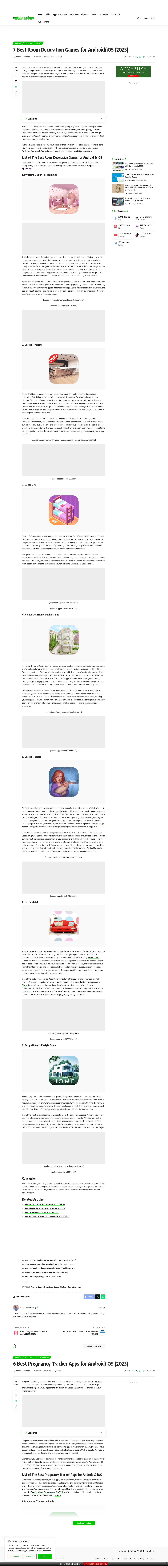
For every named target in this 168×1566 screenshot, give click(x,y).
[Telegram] (122, 243)
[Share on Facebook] (133, 57)
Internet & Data (130, 180)
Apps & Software (42, 1357)
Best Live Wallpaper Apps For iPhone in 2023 (43, 1276)
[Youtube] (122, 235)
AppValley (26, 169)
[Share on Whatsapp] (140, 57)
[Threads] (150, 1551)
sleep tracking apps (31, 1450)
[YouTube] (134, 1551)
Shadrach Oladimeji (22, 57)
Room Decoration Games (72, 1287)
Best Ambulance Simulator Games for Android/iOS (47, 1216)
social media (93, 957)
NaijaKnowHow (42, 145)
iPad (42, 151)
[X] (144, 218)
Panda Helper (78, 165)
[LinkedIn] (104, 1307)
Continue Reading (84, 1523)
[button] (134, 18)
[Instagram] (144, 226)
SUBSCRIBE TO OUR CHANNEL (96, 1564)
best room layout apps (75, 129)
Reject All (29, 1556)
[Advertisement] (84, 32)
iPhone (33, 151)
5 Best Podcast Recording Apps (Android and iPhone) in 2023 (49, 1264)
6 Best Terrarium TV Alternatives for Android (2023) (46, 1272)
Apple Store (45, 165)
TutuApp (89, 165)
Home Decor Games (51, 1287)
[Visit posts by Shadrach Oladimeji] (16, 1308)
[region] (30, 1549)
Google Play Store (30, 165)
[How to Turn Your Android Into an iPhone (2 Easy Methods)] (118, 201)
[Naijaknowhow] (23, 18)
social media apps (59, 982)
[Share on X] (136, 57)
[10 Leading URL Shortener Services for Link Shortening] (118, 177)
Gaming (38, 43)
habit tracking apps (71, 1450)
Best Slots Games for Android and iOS (42, 1212)
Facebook (75, 982)
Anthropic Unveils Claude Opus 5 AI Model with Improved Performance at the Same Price (139, 187)
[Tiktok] (144, 235)
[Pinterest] (122, 226)
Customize (15, 1556)
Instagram (92, 982)
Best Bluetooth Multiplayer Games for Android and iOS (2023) (50, 1268)
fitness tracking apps (50, 1450)
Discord (25, 985)
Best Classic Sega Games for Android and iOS (45, 1208)
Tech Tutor (129, 204)
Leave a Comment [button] (95, 1346)
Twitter (83, 982)
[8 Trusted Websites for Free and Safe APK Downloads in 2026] (118, 166)
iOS (23, 148)
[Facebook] (122, 218)
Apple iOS (28, 43)
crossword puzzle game (36, 811)
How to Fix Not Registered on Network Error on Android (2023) (50, 1260)
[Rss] (153, 1551)
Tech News (129, 193)
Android (18, 43)
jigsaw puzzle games (87, 811)
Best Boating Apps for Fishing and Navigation (45, 1204)
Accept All (44, 1556)
